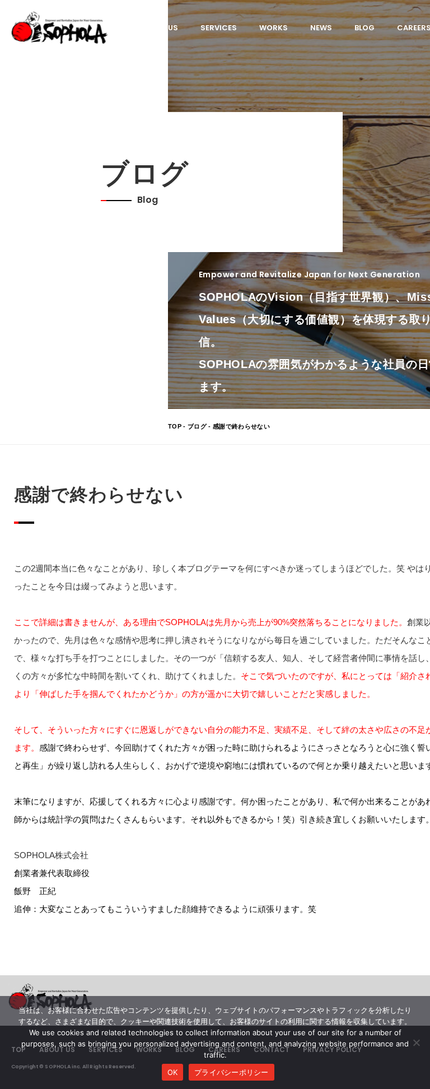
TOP (174, 426)
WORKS (273, 27)
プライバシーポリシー (231, 1072)
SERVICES (218, 27)
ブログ (197, 426)
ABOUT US (159, 27)
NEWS (321, 27)
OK (172, 1072)
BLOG (364, 27)
